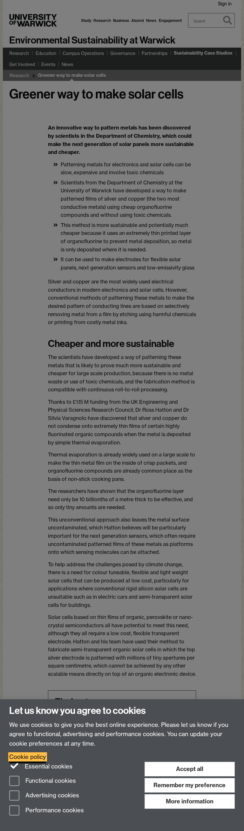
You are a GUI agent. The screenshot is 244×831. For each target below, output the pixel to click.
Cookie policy (27, 757)
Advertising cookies (51, 795)
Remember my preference (189, 785)
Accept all (189, 769)
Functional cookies (50, 780)
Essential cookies (47, 766)
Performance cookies (54, 810)
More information (190, 801)
